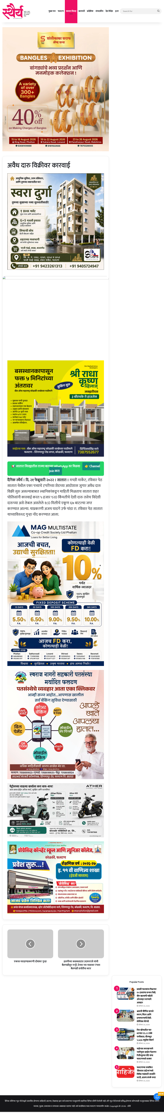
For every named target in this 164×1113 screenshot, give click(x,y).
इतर (117, 11)
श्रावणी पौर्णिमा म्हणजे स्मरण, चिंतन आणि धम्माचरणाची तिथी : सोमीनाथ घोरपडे (145, 1016)
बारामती (81, 11)
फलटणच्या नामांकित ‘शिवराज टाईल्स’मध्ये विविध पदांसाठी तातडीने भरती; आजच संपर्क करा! (146, 1072)
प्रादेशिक (90, 11)
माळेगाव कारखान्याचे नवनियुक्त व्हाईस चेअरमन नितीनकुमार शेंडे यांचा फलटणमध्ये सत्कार (146, 1054)
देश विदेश (109, 11)
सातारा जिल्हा (71, 11)
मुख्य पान (52, 11)
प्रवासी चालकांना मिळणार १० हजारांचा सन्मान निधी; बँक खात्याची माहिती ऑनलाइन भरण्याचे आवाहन (146, 995)
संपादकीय (99, 11)
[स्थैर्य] (17, 11)
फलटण (61, 11)
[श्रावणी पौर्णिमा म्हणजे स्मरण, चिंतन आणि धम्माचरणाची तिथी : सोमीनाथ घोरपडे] (125, 1016)
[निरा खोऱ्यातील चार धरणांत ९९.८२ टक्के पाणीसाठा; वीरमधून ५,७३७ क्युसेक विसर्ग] (125, 1034)
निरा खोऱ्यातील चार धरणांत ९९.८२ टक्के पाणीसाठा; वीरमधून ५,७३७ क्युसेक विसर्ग (145, 1035)
